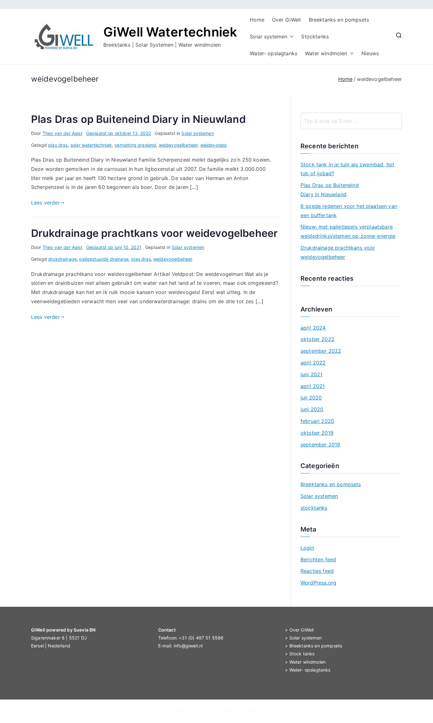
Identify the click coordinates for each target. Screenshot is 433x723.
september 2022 (321, 351)
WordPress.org (318, 582)
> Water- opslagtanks (307, 670)
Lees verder (45, 202)
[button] (290, 36)
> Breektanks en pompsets (313, 645)
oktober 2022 (317, 339)
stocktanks (314, 508)
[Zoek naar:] (351, 121)
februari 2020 (317, 421)
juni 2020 (312, 409)
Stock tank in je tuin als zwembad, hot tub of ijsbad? (347, 169)
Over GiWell (286, 20)
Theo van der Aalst (62, 133)
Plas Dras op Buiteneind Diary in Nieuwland (138, 119)
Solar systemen (268, 36)
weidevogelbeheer (178, 145)
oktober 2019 (317, 433)
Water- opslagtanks (273, 53)
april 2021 (313, 386)
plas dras (58, 145)
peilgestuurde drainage (104, 259)
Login (307, 548)
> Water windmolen (305, 662)
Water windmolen (326, 53)
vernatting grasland (135, 145)
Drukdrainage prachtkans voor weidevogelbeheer (154, 233)
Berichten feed (318, 559)
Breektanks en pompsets (339, 20)
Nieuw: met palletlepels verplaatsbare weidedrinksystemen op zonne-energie (348, 231)
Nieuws (370, 53)
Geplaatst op (118, 133)
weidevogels (213, 145)
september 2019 (320, 444)
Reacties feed (317, 571)
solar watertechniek (91, 145)
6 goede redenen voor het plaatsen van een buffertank (349, 210)
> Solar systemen (303, 637)
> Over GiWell (299, 630)
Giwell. (208, 711)
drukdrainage (62, 259)
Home (257, 20)
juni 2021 (311, 374)
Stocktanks (315, 36)
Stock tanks (302, 653)
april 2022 (313, 362)
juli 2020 (311, 397)
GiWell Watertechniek (170, 32)
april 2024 (313, 328)
